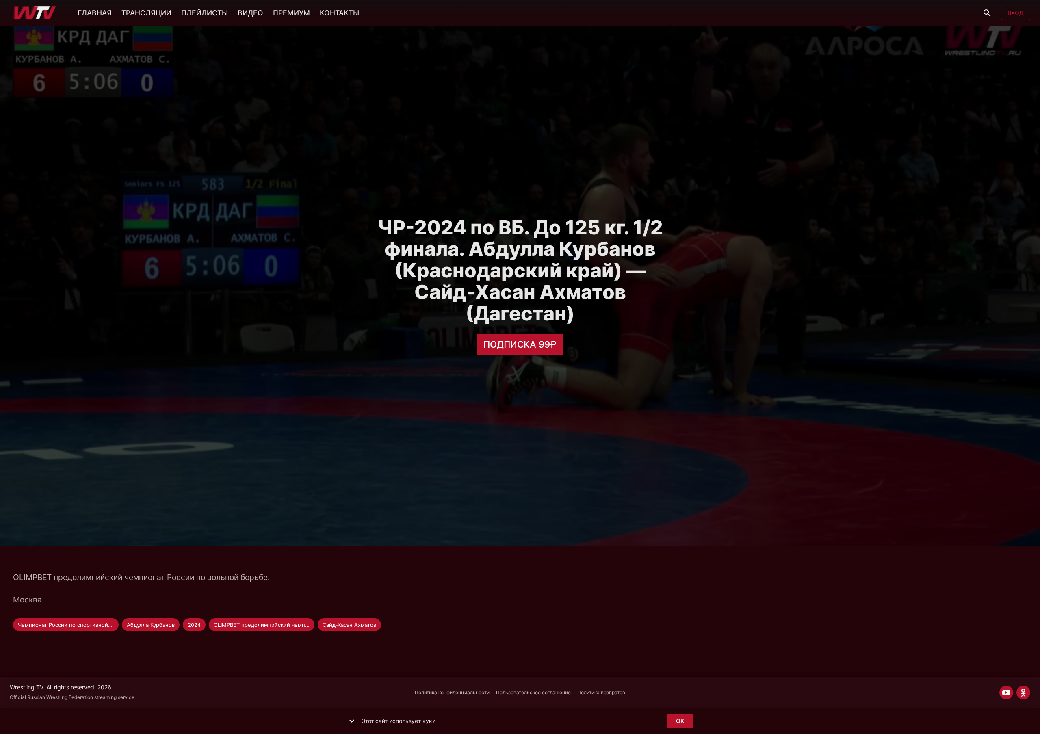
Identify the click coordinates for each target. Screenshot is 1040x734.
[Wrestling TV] (35, 13)
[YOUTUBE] (1006, 692)
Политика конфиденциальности (452, 692)
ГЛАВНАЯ (95, 13)
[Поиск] (987, 13)
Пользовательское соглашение (533, 692)
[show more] (352, 721)
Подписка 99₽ (520, 344)
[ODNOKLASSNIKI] (1023, 692)
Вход (1016, 12)
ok (680, 720)
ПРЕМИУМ (291, 13)
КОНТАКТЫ (339, 13)
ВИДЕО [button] (250, 13)
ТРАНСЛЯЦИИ (146, 13)
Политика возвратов (601, 692)
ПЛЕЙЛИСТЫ (204, 13)
